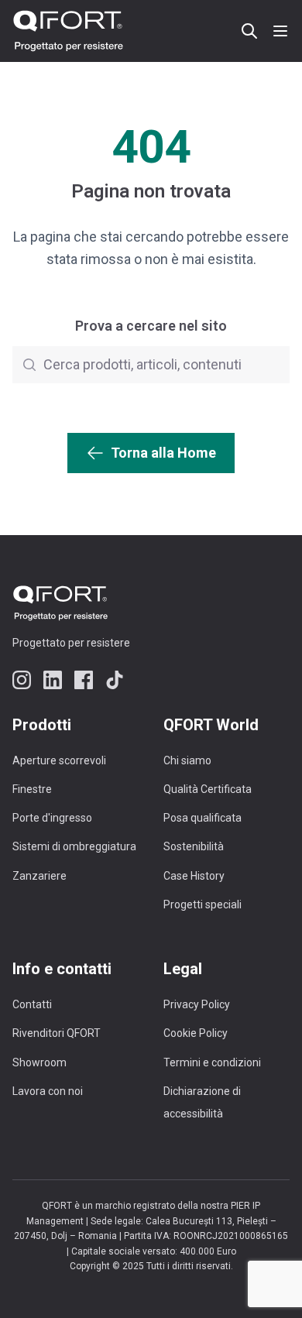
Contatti (32, 1004)
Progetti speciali (202, 904)
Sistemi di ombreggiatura (74, 846)
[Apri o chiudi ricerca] (249, 31)
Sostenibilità (193, 846)
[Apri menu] (280, 31)
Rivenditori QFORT (56, 1033)
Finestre (32, 789)
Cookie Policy (195, 1033)
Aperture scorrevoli (59, 760)
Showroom (39, 1062)
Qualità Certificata (207, 789)
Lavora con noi (47, 1091)
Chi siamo (187, 760)
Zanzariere (39, 876)
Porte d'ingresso (52, 818)
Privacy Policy (196, 1004)
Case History (194, 876)
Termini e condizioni (212, 1062)
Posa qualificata (202, 818)
